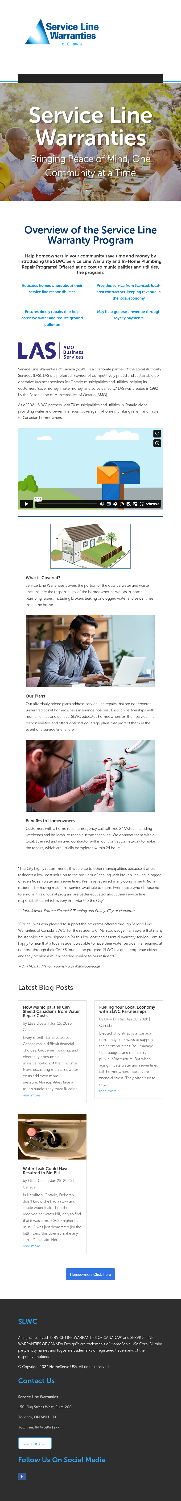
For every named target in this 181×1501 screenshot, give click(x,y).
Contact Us (35, 1443)
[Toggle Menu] (156, 78)
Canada (29, 1029)
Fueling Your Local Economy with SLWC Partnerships (127, 1009)
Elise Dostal (37, 1023)
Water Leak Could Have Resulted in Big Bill (46, 1171)
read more (31, 1095)
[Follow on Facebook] (22, 1476)
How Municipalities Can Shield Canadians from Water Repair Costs (51, 1011)
